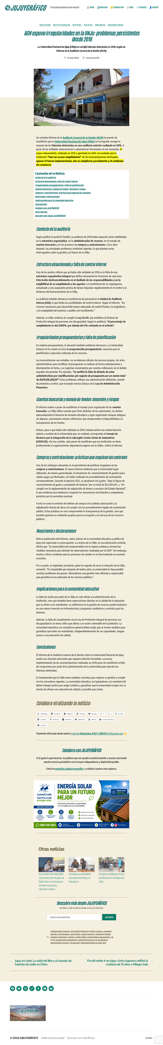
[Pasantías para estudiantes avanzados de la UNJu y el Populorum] (81, 864)
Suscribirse (109, 917)
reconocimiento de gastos (59, 943)
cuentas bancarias (87, 934)
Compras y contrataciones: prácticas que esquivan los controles (63, 192)
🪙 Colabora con (117, 7)
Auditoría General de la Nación (84, 931)
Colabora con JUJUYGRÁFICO (47, 208)
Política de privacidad (52, 1037)
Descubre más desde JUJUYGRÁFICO (50, 215)
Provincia (100, 25)
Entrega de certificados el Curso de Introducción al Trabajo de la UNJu (111, 877)
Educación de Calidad (102, 934)
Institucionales (61, 25)
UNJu (104, 943)
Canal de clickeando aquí (97, 733)
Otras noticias (41, 211)
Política (88, 25)
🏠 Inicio (90, 7)
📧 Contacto (141, 7)
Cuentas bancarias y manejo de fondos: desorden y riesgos (60, 189)
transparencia (75, 943)
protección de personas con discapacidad (92, 940)
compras (99, 931)
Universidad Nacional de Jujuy (91, 943)
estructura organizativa (58, 937)
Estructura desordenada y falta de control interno (56, 181)
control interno (75, 934)
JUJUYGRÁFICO (29, 1037)
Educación (45, 25)
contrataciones (63, 934)
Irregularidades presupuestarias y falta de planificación (59, 185)
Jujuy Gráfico (74, 58)
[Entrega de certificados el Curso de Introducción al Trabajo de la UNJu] (111, 864)
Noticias (77, 25)
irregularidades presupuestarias (98, 937)
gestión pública (80, 937)
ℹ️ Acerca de (102, 7)
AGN (72, 931)
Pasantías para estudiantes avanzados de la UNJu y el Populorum (79, 877)
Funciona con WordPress (81, 1037)
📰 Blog (130, 7)
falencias (71, 937)
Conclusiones (41, 204)
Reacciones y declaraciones (47, 196)
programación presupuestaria (66, 940)
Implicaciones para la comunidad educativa (54, 200)
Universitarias (116, 25)
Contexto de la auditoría (45, 177)
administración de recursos (60, 931)
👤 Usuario (153, 7)
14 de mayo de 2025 (92, 58)
